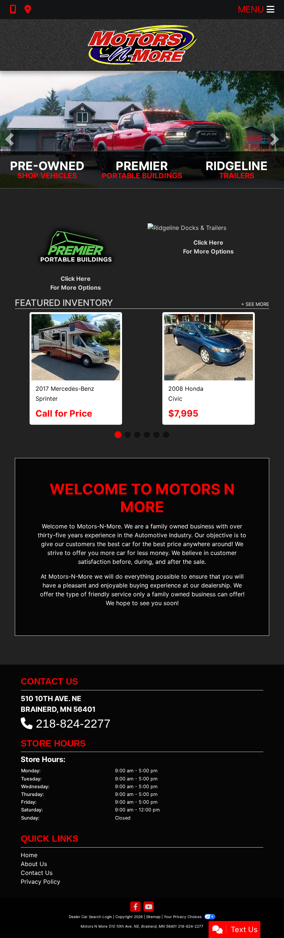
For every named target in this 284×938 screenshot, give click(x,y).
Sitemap (153, 885)
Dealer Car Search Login (90, 885)
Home (29, 823)
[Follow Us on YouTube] (148, 875)
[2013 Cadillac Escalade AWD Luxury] (208, 332)
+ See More (255, 304)
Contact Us (37, 841)
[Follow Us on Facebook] (135, 875)
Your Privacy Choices (183, 885)
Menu (252, 9)
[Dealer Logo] (142, 45)
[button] (9, 139)
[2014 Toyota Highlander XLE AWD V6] (75, 331)
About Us (34, 832)
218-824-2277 (73, 692)
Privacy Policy (40, 849)
